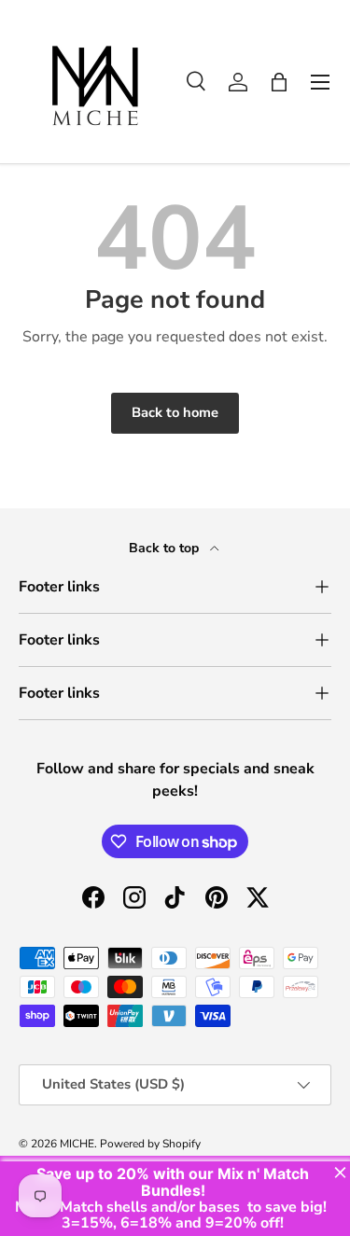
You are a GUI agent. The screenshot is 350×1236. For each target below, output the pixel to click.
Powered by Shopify (150, 1143)
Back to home (175, 412)
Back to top (166, 548)
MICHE (77, 1143)
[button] (279, 82)
